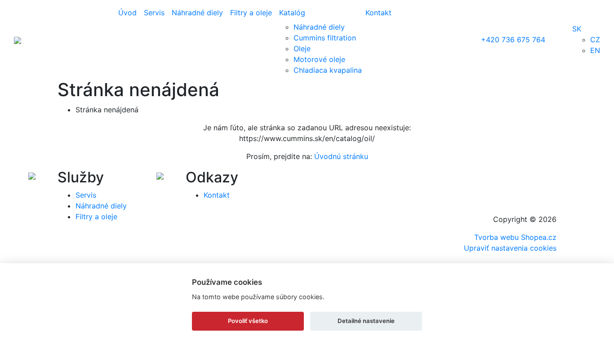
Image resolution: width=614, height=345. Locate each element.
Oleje (302, 48)
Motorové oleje (319, 59)
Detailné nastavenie (366, 320)
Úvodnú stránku (341, 156)
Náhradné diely (197, 12)
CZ (595, 39)
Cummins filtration (325, 37)
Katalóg (292, 12)
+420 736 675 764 (513, 39)
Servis (154, 12)
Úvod (127, 12)
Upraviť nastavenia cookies (510, 247)
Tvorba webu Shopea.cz (515, 237)
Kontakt (378, 12)
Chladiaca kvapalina (328, 70)
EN (595, 50)
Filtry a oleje (251, 12)
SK (576, 28)
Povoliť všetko (248, 320)
